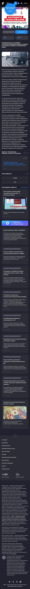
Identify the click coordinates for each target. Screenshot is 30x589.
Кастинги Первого (6, 451)
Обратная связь (5, 460)
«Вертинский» (15, 519)
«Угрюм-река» (17, 517)
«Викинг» (23, 517)
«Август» (13, 516)
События (4, 466)
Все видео (4, 454)
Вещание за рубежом (20, 477)
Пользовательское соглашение (9, 457)
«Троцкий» (4, 519)
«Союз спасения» (10, 517)
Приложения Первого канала (8, 448)
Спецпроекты (5, 442)
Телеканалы (13, 553)
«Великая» (9, 519)
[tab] (8, 32)
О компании (4, 439)
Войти (25, 3)
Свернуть (15, 436)
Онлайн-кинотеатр (6, 445)
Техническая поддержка (7, 463)
